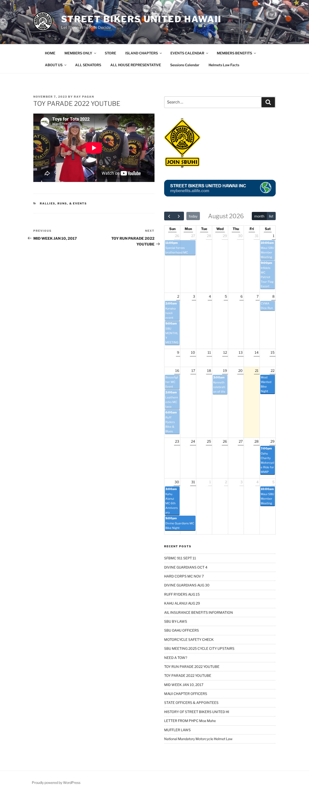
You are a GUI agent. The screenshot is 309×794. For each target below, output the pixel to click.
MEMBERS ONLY (78, 53)
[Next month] (179, 216)
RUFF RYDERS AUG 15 (182, 594)
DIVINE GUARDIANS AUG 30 (187, 585)
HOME (50, 53)
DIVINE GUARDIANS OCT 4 (185, 567)
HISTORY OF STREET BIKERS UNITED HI (196, 712)
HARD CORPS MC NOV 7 (184, 576)
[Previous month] (169, 216)
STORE (110, 53)
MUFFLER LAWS (177, 730)
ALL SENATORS (88, 65)
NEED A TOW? (175, 658)
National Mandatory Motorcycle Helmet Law (198, 739)
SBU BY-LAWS (175, 621)
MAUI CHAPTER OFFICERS (185, 694)
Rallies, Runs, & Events (63, 203)
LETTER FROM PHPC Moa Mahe (190, 721)
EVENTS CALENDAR (187, 53)
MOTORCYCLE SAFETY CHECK (189, 639)
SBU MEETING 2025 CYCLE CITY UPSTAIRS (199, 648)
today (193, 216)
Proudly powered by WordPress (56, 782)
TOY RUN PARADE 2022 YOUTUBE (191, 666)
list (271, 216)
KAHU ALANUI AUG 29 (182, 603)
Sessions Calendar (184, 65)
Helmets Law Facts (224, 65)
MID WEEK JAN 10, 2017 (183, 685)
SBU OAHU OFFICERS (181, 630)
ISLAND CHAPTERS (141, 53)
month (259, 216)
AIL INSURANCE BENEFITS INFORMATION (198, 612)
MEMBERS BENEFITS (234, 53)
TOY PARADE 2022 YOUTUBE (187, 675)
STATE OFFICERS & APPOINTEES (191, 702)
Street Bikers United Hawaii (141, 19)
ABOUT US (54, 65)
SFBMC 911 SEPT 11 (180, 558)
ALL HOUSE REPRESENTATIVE (135, 65)
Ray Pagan (84, 96)
